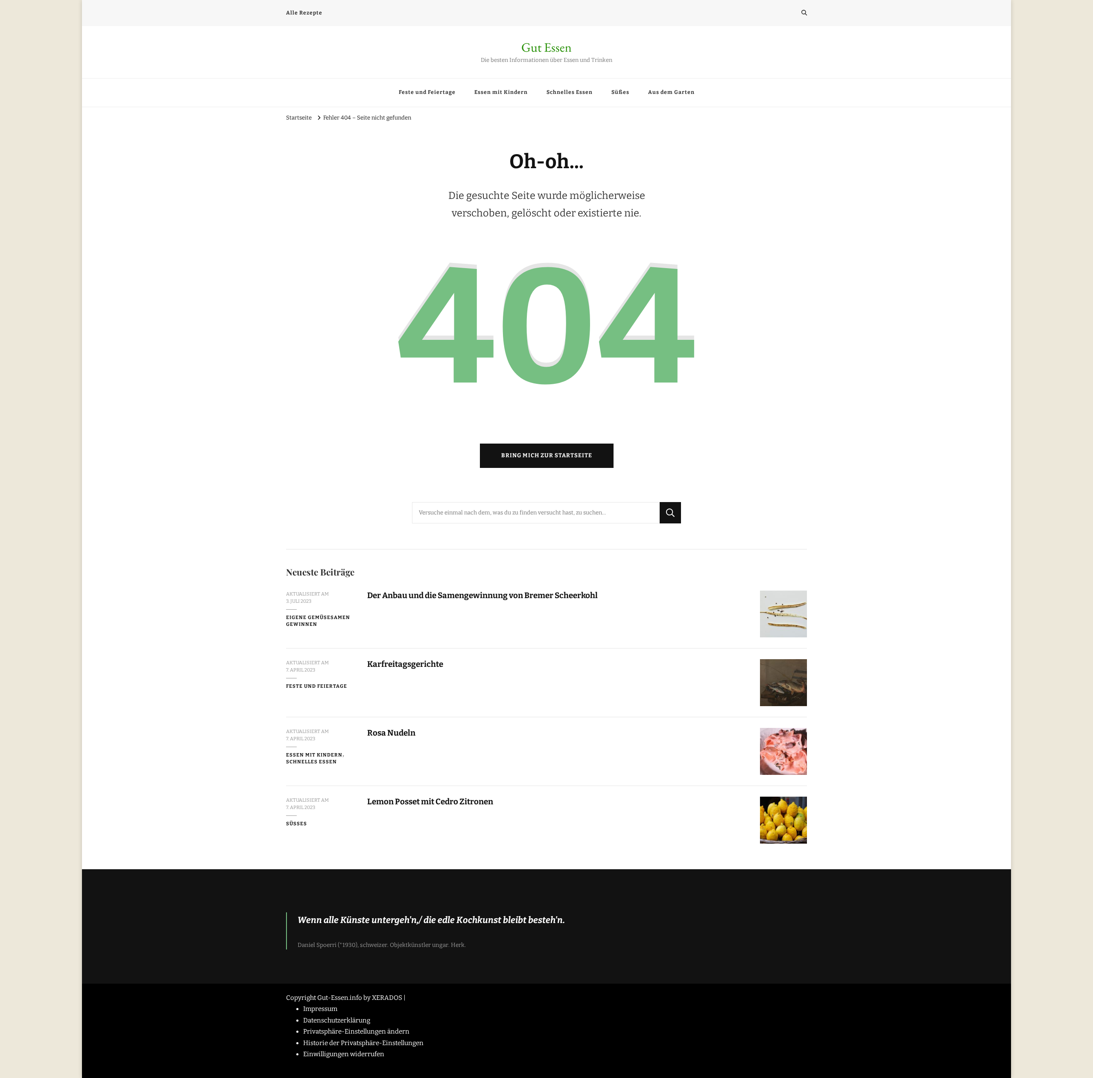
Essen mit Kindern (501, 92)
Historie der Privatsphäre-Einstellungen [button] (363, 1043)
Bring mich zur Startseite (546, 455)
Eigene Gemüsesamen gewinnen (318, 621)
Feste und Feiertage (427, 92)
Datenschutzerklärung (336, 1020)
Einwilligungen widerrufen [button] (343, 1054)
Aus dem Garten (671, 92)
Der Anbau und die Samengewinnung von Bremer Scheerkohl (482, 595)
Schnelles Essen (569, 92)
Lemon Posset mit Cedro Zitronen (430, 801)
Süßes (620, 92)
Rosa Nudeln (391, 733)
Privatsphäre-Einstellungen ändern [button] (356, 1031)
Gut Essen (546, 47)
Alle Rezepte (304, 13)
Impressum (320, 1009)
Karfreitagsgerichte (405, 664)
